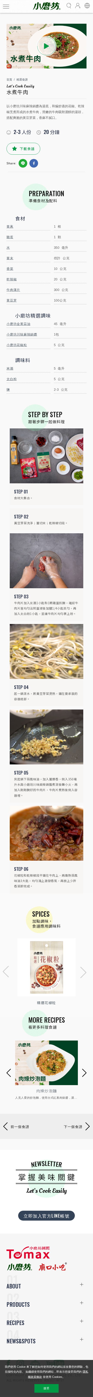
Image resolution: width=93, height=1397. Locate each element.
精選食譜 (22, 79)
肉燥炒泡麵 (46, 1091)
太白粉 (11, 379)
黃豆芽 (11, 300)
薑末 (9, 258)
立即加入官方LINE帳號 (46, 1215)
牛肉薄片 (13, 290)
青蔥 (9, 226)
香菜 (9, 269)
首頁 (9, 79)
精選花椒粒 (46, 1002)
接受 (46, 1388)
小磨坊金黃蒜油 (18, 324)
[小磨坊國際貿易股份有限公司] (28, 1257)
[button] (4, 972)
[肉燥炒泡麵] (46, 1063)
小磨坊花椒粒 (16, 345)
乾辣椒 (11, 279)
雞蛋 (9, 237)
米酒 (9, 368)
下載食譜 (27, 148)
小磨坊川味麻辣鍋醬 (21, 334)
